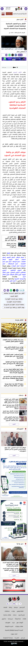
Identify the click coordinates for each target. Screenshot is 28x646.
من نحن (23, 638)
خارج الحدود (21, 615)
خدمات (14, 615)
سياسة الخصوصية (8, 638)
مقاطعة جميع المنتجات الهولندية (14, 299)
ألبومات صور (20, 622)
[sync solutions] (14, 644)
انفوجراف (7, 622)
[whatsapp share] (9, 55)
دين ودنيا (10, 619)
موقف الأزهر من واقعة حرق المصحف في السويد (13, 307)
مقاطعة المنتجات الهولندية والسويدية (14, 305)
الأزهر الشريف (18, 72)
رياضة (10, 607)
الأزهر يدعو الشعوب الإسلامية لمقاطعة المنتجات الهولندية (13, 293)
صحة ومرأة (18, 619)
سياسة (16, 607)
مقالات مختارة (7, 615)
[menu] (25, 8)
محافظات (7, 611)
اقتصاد (5, 607)
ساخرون (4, 619)
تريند (13, 622)
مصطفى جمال (21, 52)
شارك (19, 55)
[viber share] (5, 290)
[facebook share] (16, 55)
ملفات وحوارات (19, 626)
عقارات (24, 619)
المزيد (14, 424)
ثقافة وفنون (20, 611)
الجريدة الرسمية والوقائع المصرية (14, 630)
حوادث (13, 611)
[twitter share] (12, 55)
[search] (2, 8)
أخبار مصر (22, 607)
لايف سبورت (14, 634)
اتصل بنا (17, 638)
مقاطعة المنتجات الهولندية (14, 302)
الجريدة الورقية (9, 626)
